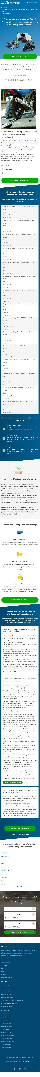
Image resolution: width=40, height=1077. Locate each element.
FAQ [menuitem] (2, 988)
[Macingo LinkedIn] (25, 1068)
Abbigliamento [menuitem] (5, 1020)
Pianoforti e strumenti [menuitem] (7, 1041)
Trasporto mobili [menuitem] (6, 1023)
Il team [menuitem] (3, 968)
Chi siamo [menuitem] (4, 965)
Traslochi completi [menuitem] (6, 1038)
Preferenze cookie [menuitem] (6, 1006)
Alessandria (5, 856)
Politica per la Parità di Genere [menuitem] (9, 1003)
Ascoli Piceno (5, 870)
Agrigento (4, 853)
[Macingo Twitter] (20, 1068)
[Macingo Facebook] (15, 1068)
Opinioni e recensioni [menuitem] (7, 977)
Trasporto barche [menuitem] (6, 1029)
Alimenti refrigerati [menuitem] (6, 1026)
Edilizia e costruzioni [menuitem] (7, 1032)
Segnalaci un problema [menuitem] (7, 985)
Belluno (3, 884)
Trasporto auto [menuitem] (5, 1014)
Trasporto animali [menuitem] (6, 1044)
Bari (2, 881)
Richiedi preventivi (19, 56)
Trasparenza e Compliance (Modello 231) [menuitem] (12, 1000)
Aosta (3, 863)
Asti (2, 874)
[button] (2, 2)
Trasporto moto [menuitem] (5, 1017)
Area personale (32, 3)
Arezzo (3, 867)
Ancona (3, 860)
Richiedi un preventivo (20, 828)
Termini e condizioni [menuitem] (6, 991)
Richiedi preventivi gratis (12, 782)
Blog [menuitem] (2, 971)
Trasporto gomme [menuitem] (6, 1047)
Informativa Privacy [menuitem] (6, 994)
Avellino (4, 877)
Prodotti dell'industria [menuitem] (7, 1035)
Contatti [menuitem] (3, 974)
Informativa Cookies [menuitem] (7, 997)
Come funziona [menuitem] (5, 962)
